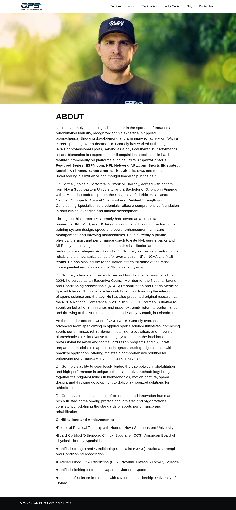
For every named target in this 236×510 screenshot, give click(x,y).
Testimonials (150, 6)
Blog (189, 6)
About (131, 6)
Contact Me (206, 6)
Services (115, 6)
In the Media (172, 6)
